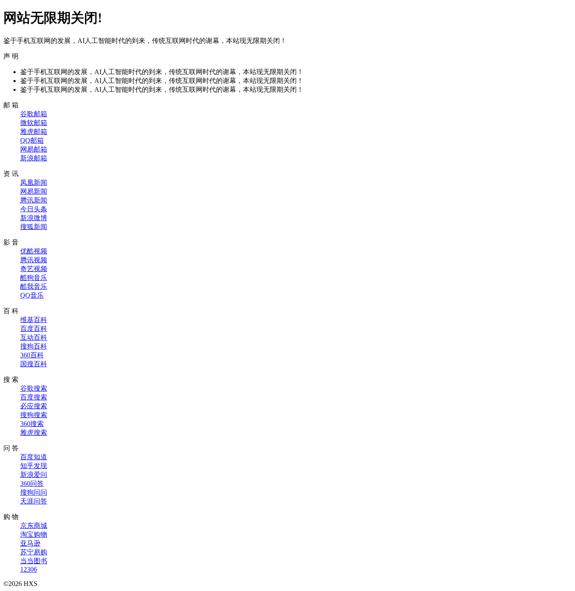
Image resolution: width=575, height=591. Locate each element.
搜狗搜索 (33, 414)
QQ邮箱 (32, 140)
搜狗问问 (33, 492)
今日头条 (33, 209)
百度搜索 (33, 397)
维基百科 (33, 319)
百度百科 (33, 328)
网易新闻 (33, 191)
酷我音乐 (33, 286)
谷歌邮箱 (33, 113)
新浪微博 (33, 217)
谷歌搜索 (33, 388)
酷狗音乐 (33, 277)
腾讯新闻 (33, 200)
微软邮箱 (33, 122)
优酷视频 (33, 251)
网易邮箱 (33, 149)
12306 (28, 569)
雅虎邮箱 (33, 131)
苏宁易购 (33, 552)
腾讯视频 (33, 260)
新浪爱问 (33, 474)
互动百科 (33, 337)
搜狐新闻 (33, 226)
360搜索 (32, 423)
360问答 (32, 483)
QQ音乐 (32, 295)
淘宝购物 (33, 534)
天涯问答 (33, 501)
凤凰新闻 (33, 182)
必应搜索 (33, 406)
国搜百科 (33, 363)
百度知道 (33, 457)
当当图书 (33, 560)
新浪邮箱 (33, 158)
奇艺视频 (33, 268)
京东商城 (33, 525)
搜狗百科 (33, 346)
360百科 (32, 355)
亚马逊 (30, 543)
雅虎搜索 (33, 432)
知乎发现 (33, 465)
